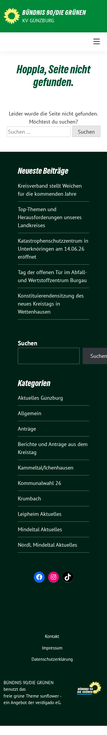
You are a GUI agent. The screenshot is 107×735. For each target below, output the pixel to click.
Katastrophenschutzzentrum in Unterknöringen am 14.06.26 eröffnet (53, 248)
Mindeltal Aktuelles (40, 529)
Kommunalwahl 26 (39, 483)
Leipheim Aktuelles (40, 513)
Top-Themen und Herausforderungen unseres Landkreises (50, 217)
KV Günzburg (38, 20)
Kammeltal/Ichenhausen (45, 467)
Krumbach (29, 498)
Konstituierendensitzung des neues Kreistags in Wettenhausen (51, 303)
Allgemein (29, 413)
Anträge (27, 428)
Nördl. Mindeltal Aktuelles (47, 544)
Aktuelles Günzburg (40, 397)
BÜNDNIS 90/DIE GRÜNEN (54, 12)
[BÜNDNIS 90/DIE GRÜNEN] (12, 15)
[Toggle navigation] (96, 42)
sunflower (49, 696)
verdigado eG (47, 702)
